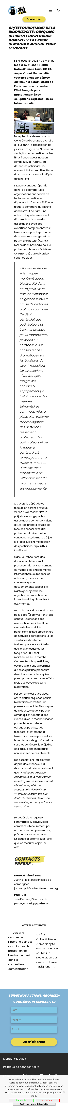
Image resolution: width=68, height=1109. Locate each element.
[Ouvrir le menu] (50, 10)
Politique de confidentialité (34, 1104)
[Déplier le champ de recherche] (58, 10)
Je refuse (47, 1100)
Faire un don (34, 19)
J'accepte (21, 1100)
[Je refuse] (64, 1092)
